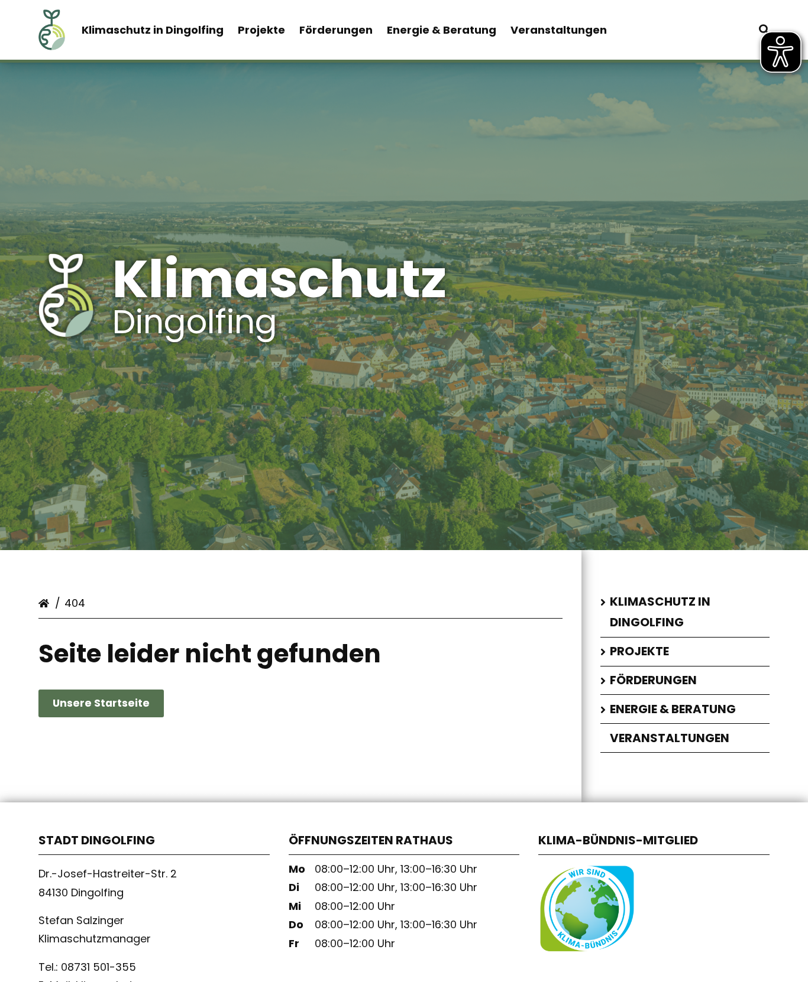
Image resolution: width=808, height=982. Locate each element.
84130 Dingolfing (82, 892)
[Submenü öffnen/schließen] (604, 603)
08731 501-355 (100, 967)
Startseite (45, 601)
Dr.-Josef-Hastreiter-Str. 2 (107, 873)
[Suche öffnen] (764, 30)
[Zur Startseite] (51, 39)
